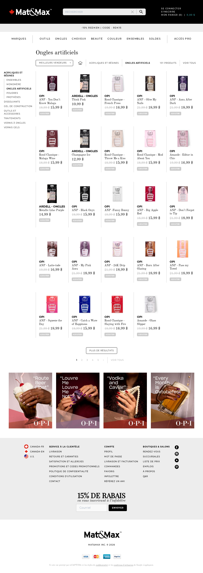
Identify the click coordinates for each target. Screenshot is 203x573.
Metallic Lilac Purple (51, 210)
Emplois (148, 466)
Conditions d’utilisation (65, 476)
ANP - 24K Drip (114, 265)
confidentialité (102, 565)
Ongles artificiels (137, 63)
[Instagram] (176, 454)
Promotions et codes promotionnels (74, 466)
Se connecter (171, 8)
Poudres (12, 93)
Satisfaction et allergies (66, 461)
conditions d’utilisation (123, 565)
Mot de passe (113, 456)
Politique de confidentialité (68, 471)
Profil (108, 451)
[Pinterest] (176, 467)
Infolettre (111, 476)
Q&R (145, 476)
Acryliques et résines (104, 63)
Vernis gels (12, 127)
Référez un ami (114, 481)
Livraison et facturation (121, 461)
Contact (54, 481)
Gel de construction (18, 106)
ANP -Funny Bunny (116, 210)
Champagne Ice (81, 154)
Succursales (151, 456)
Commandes (112, 466)
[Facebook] (176, 447)
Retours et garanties (63, 456)
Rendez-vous (151, 451)
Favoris (109, 471)
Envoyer (118, 508)
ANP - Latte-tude (49, 265)
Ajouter (44, 114)
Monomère (14, 84)
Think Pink (79, 99)
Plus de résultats (101, 350)
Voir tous (189, 63)
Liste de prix (151, 461)
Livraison (55, 451)
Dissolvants (12, 101)
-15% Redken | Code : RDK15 (101, 27)
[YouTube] (176, 460)
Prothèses (14, 97)
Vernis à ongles (15, 123)
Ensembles (14, 80)
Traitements (12, 118)
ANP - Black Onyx (83, 210)
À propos (149, 471)
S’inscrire (168, 11)
